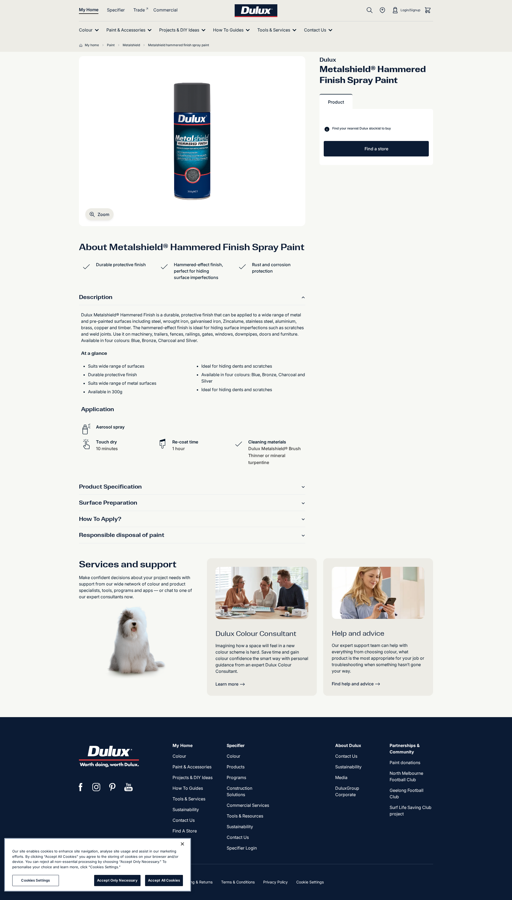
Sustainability (240, 826)
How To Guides (188, 788)
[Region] (382, 10)
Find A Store (185, 831)
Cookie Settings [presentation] (310, 882)
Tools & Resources (245, 816)
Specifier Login (242, 848)
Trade (139, 10)
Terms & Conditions (238, 882)
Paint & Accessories (192, 766)
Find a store (376, 148)
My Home (88, 9)
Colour (179, 756)
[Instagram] (96, 787)
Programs (236, 777)
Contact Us (184, 820)
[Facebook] (80, 787)
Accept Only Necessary (117, 880)
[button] (99, 214)
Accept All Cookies (164, 880)
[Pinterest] (112, 787)
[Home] (82, 45)
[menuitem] (90, 30)
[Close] (182, 844)
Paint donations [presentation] (405, 762)
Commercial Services (248, 805)
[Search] (369, 10)
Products (236, 766)
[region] (97, 864)
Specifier (116, 10)
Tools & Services (189, 798)
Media (341, 777)
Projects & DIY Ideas (193, 777)
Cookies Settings (35, 880)
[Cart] (427, 10)
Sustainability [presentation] (186, 809)
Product (336, 102)
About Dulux (348, 745)
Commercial (165, 10)
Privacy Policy (275, 882)
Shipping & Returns (196, 882)
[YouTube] (128, 787)
